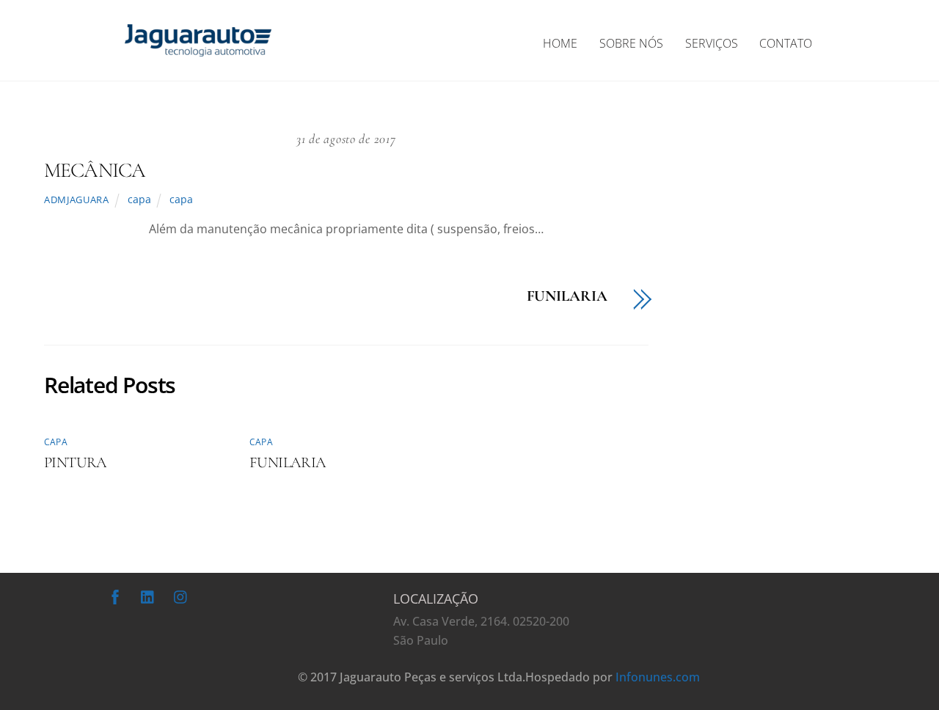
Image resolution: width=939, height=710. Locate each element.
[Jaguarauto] (198, 48)
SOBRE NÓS (631, 43)
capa (139, 199)
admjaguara (76, 199)
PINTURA (75, 462)
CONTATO (785, 43)
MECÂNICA (94, 170)
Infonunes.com (657, 677)
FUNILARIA (567, 296)
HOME (560, 43)
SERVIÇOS (711, 43)
